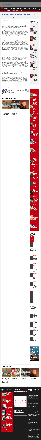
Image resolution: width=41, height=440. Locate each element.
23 (25, 402)
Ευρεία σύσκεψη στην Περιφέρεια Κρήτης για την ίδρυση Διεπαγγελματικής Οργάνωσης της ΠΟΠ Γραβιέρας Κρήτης (36, 96)
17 (15, 402)
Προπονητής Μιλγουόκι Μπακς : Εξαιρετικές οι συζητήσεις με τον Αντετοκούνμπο (35, 325)
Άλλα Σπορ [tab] (34, 87)
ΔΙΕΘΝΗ (31, 347)
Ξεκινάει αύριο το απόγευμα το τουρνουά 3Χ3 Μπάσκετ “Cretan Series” (35, 184)
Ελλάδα (4, 101)
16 (25, 400)
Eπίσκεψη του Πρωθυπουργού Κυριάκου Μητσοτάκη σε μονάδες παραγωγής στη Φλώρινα (35, 116)
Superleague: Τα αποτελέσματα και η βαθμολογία (34, 249)
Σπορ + (17, 10)
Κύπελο (29, 8)
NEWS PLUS (34, 31)
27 (20, 404)
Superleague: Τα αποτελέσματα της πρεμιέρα (35, 268)
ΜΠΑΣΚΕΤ (32, 292)
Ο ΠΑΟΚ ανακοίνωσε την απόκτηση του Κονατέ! (35, 339)
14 (22, 400)
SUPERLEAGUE (35, 81)
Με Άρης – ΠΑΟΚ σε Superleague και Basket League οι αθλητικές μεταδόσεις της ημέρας (35, 316)
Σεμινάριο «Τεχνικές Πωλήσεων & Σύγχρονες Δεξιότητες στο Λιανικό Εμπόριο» (35, 44)
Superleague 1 (32, 240)
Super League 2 (13, 8)
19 (18, 402)
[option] (34, 27)
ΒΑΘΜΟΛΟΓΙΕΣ (35, 265)
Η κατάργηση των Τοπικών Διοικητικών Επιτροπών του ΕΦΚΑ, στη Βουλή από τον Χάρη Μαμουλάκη (35, 193)
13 (20, 400)
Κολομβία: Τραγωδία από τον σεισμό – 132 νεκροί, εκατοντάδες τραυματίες (34, 352)
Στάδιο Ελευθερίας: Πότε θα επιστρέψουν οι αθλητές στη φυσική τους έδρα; (35, 36)
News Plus (21, 10)
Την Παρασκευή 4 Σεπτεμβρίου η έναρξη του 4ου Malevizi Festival (35, 226)
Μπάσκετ (13, 10)
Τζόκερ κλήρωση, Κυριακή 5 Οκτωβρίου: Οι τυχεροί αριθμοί (23, 90)
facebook (38, 0)
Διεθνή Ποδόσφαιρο (7, 10)
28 (22, 404)
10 (15, 400)
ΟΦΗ (33, 257)
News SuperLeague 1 (32, 237)
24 (15, 404)
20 (20, 402)
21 (22, 402)
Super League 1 (6, 8)
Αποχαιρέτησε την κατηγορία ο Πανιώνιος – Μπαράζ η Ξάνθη (35, 277)
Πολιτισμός (22, 101)
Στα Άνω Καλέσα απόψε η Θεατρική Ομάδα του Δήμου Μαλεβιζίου (35, 53)
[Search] (39, 9)
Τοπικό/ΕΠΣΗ (34, 8)
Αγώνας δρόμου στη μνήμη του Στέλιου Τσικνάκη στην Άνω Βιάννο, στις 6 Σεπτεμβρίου (35, 76)
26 (18, 404)
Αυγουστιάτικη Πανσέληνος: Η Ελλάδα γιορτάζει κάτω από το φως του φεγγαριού (35, 27)
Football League (19, 8)
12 (18, 400)
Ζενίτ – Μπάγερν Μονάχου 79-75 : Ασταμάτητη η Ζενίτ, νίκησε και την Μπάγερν (33, 306)
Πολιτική (34, 32)
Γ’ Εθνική (25, 8)
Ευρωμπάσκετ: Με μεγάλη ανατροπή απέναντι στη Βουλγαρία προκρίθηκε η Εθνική (35, 333)
